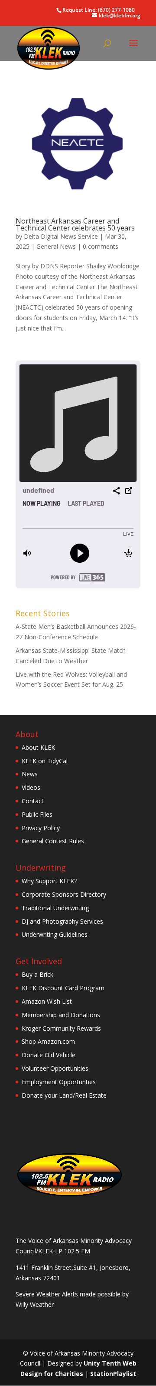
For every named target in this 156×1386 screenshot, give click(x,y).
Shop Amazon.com (48, 1041)
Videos (31, 787)
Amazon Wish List (47, 1001)
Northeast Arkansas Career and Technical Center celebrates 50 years (75, 224)
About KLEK (38, 747)
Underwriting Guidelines (55, 934)
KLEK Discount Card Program (63, 988)
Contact (33, 801)
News (30, 774)
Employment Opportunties (59, 1082)
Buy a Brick (37, 974)
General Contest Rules (53, 841)
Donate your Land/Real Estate (64, 1095)
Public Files (37, 814)
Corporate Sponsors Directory (64, 894)
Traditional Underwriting (55, 908)
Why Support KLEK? (49, 881)
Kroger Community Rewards (61, 1028)
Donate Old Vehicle (48, 1055)
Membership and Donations (61, 1015)
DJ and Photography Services (62, 921)
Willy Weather (35, 1304)
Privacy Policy (41, 828)
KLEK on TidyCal (45, 761)
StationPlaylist (113, 1373)
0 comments (100, 246)
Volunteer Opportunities (55, 1068)
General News (56, 246)
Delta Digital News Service (61, 236)
